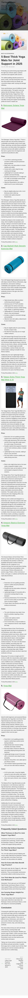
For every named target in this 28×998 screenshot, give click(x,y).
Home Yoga (4, 8)
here (16, 242)
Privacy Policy (20, 9)
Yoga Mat (7, 686)
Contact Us (4, 6)
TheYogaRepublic (8, 2)
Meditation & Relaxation (7, 9)
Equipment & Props (14, 6)
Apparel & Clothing (13, 5)
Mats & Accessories (14, 8)
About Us (3, 5)
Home (22, 6)
